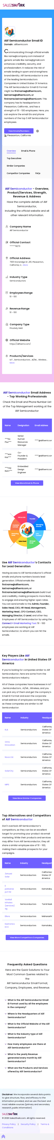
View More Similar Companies (27, 798)
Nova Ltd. (9, 757)
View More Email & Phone (27, 483)
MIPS (7, 784)
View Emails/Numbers (18, 131)
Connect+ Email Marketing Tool (19, 623)
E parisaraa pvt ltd (9, 888)
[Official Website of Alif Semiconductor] (37, 131)
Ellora (7, 916)
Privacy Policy (9, 1124)
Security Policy (28, 1124)
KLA (6, 729)
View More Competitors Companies (27, 937)
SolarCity (9, 770)
